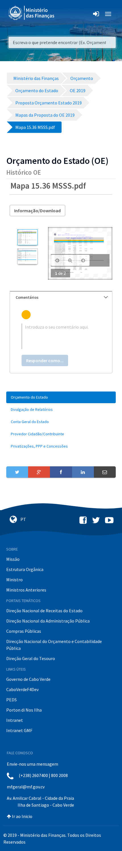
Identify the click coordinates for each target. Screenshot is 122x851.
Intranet (14, 720)
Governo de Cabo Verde (28, 679)
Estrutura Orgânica (24, 569)
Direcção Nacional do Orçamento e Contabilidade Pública (54, 644)
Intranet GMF (19, 730)
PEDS (11, 699)
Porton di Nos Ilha (24, 710)
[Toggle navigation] (63, 14)
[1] (27, 237)
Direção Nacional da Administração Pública (48, 621)
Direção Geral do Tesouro (30, 658)
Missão (13, 559)
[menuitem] (61, 397)
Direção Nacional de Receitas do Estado (44, 610)
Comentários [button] (27, 297)
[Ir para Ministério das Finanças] (32, 13)
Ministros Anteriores (26, 590)
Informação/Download (37, 210)
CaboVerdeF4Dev (22, 689)
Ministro (14, 579)
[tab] (61, 297)
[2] (27, 256)
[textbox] (61, 336)
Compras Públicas (23, 631)
